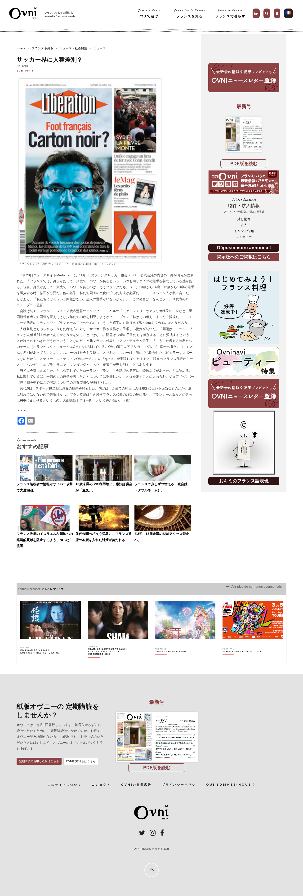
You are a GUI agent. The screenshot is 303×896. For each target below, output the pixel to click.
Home (21, 48)
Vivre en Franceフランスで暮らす (230, 13)
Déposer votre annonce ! (244, 247)
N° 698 (22, 66)
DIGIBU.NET (56, 589)
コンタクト (101, 784)
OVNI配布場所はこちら (81, 761)
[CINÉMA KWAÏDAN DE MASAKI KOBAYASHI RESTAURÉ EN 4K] (40, 660)
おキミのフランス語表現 (244, 480)
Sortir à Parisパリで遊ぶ (149, 13)
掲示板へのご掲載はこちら (244, 256)
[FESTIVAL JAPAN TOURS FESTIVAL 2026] (242, 660)
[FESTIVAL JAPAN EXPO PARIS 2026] (171, 660)
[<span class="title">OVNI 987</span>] (243, 134)
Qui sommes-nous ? (231, 784)
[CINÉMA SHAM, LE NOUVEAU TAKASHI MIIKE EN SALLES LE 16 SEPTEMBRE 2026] (107, 660)
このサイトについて (65, 784)
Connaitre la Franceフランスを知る (189, 13)
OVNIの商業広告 (136, 784)
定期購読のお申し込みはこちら (39, 761)
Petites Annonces (244, 205)
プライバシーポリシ (179, 784)
